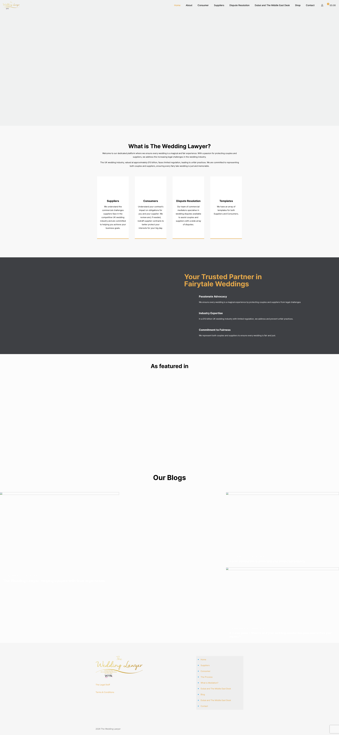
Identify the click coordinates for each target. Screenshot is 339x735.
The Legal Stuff (103, 684)
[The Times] (182, 383)
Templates (226, 201)
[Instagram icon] (238, 729)
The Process (207, 677)
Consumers (150, 201)
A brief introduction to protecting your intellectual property (267, 561)
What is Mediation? (209, 683)
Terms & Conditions (105, 692)
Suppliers (113, 201)
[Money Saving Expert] (157, 383)
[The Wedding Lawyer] (11, 5)
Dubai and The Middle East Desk (216, 688)
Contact (204, 706)
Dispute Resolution (188, 201)
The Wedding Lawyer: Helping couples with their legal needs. (54, 581)
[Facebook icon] (235, 729)
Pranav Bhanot (239, 556)
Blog (203, 694)
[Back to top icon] (242, 727)
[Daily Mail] (108, 383)
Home (203, 659)
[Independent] (133, 383)
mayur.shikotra (13, 576)
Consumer (205, 671)
